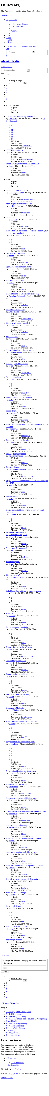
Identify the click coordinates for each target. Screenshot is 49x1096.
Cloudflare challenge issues (17, 190)
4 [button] (6, 92)
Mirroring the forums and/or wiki (19, 204)
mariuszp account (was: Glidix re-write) (21, 852)
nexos (23, 463)
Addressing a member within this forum (21, 798)
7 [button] (6, 99)
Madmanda (13, 827)
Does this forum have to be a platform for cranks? (25, 865)
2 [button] (6, 88)
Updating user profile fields (17, 363)
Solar (23, 901)
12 (12, 132)
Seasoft (11, 697)
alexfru (11, 282)
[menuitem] (19, 24)
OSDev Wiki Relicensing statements (20, 116)
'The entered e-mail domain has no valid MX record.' (27, 811)
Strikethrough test (13, 562)
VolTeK (24, 874)
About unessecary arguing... (17, 627)
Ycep (12, 724)
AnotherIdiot (13, 312)
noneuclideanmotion (17, 469)
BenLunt (12, 800)
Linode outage (11, 496)
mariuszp (12, 854)
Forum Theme (11, 411)
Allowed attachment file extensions (20, 350)
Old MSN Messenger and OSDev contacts (23, 879)
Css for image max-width (16, 661)
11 (12, 130)
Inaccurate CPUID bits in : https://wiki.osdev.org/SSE (16, 533)
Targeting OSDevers (14, 906)
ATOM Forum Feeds (14, 150)
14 (12, 137)
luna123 (12, 206)
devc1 (11, 537)
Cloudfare (10, 217)
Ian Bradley (16, 1069)
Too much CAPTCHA (15, 280)
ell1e (10, 235)
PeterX (13, 593)
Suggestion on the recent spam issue (20, 742)
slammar (12, 841)
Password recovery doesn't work (19, 647)
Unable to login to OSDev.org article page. (23, 294)
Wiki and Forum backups (16, 892)
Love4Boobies (27, 159)
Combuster (13, 119)
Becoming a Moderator (15, 708)
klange (24, 528)
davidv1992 (13, 744)
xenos (23, 289)
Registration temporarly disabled (19, 397)
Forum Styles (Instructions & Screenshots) (22, 164)
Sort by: (24, 961)
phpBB (14, 1073)
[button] (7, 78)
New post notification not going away (21, 771)
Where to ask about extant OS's (18, 323)
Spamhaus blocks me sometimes (19, 267)
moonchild (13, 814)
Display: (6, 961)
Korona (24, 690)
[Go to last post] (31, 146)
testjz (11, 676)
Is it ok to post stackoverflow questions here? (24, 838)
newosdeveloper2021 (17, 577)
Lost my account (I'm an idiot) (18, 694)
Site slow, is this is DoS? (16, 253)
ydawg (11, 325)
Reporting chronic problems (17, 674)
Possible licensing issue (15, 309)
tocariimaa (25, 226)
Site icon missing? (13, 336)
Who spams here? (13, 575)
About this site (10, 61)
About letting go (12, 613)
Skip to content (7, 15)
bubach (11, 663)
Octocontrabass (15, 352)
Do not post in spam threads (17, 926)
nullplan (12, 269)
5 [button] (6, 94)
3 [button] (6, 90)
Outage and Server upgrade (17, 548)
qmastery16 (13, 429)
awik (10, 339)
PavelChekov (14, 710)
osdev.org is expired (14, 940)
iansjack (14, 219)
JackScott (25, 373)
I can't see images (13, 467)
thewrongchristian (16, 192)
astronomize (13, 787)
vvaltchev (12, 514)
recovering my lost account (16, 825)
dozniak (12, 895)
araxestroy (25, 262)
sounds (11, 255)
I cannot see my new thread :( (17, 440)
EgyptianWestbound (17, 296)
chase (11, 152)
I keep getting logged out (16, 454)
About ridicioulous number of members (21, 721)
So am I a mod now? (14, 377)
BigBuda (24, 557)
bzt (22, 643)
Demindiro (25, 213)
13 (12, 134)
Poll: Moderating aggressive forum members (23, 591)
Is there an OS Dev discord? (17, 784)
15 (12, 139)
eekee (23, 276)
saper (11, 485)
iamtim (11, 942)
